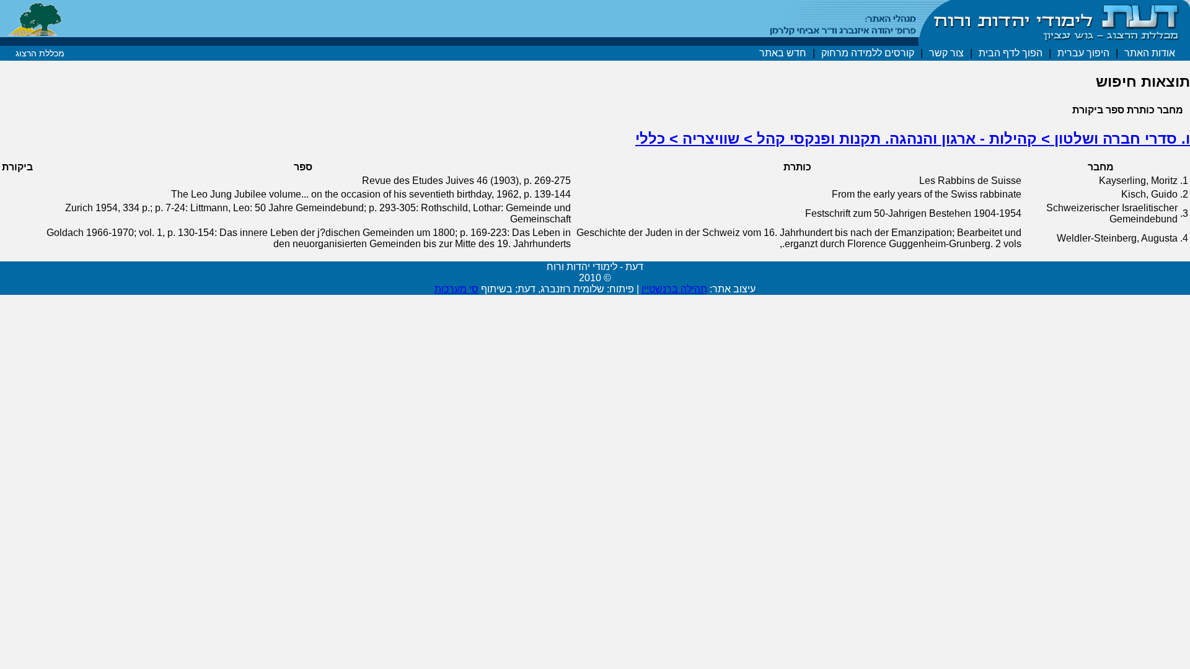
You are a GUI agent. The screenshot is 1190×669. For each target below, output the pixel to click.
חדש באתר (782, 53)
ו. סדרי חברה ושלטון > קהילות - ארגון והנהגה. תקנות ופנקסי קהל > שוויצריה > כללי (912, 138)
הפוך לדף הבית (1010, 53)
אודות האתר (1149, 53)
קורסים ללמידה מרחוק (867, 53)
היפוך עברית (1083, 53)
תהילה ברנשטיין (674, 289)
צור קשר (946, 53)
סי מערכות (456, 289)
